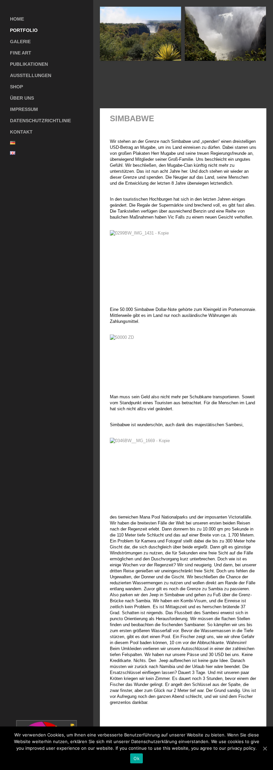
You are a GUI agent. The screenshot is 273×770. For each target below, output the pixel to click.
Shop (11, 85)
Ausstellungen (30, 75)
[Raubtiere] (235, 119)
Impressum (24, 109)
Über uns (22, 98)
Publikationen (29, 64)
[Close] (244, 119)
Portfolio (24, 30)
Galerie (15, 40)
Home (17, 19)
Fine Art (20, 52)
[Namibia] (253, 119)
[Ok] (264, 748)
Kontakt (21, 132)
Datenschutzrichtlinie (40, 120)
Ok (136, 758)
